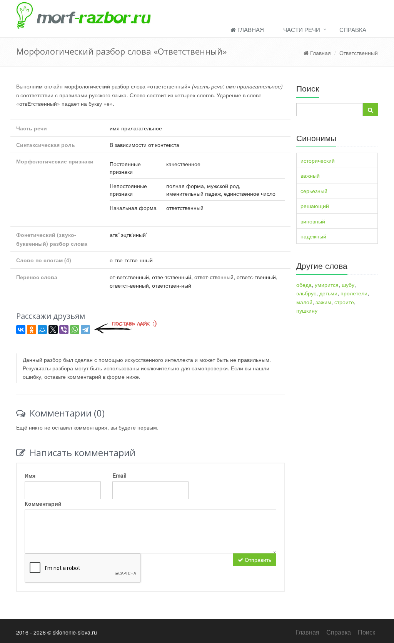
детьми (328, 293)
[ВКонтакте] (20, 329)
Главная (250, 29)
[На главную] (197, 14)
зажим (323, 302)
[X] (53, 329)
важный (310, 175)
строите (344, 302)
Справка (352, 29)
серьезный (314, 191)
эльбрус (306, 293)
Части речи (301, 29)
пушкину (306, 310)
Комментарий (43, 503)
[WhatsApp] (74, 329)
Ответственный (358, 53)
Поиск (366, 632)
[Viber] (63, 329)
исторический (318, 160)
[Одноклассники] (31, 329)
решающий (315, 206)
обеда (304, 284)
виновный (313, 221)
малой (304, 302)
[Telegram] (85, 329)
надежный (313, 236)
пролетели (354, 293)
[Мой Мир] (42, 329)
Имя (30, 475)
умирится (327, 284)
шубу (348, 284)
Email (119, 475)
